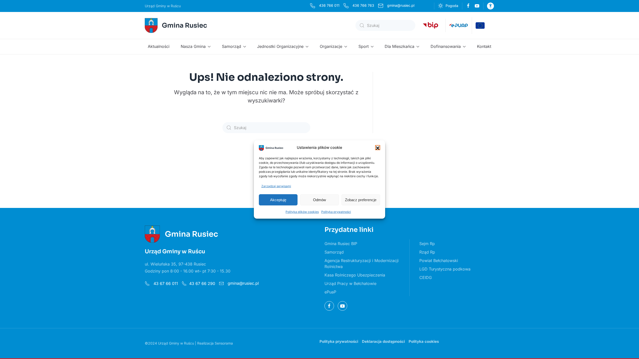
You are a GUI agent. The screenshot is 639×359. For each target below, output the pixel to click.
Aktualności (158, 46)
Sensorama (224, 343)
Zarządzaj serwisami (276, 186)
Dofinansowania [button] (446, 46)
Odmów (319, 200)
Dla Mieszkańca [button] (399, 46)
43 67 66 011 (165, 283)
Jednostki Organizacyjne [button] (280, 46)
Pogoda (452, 5)
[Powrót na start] (176, 25)
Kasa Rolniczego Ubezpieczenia (354, 274)
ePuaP (330, 291)
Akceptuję (278, 200)
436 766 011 (329, 5)
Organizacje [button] (331, 46)
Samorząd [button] (231, 46)
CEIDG (425, 277)
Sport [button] (363, 46)
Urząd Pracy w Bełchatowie (350, 283)
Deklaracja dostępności (383, 341)
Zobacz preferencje (360, 200)
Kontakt (484, 46)
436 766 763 (363, 5)
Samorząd (334, 252)
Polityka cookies (424, 341)
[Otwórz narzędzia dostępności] (490, 5)
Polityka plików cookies (302, 212)
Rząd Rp (427, 252)
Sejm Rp (427, 243)
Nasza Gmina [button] (193, 46)
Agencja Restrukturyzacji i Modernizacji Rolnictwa (361, 263)
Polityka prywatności (336, 212)
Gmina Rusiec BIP (340, 243)
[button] (377, 147)
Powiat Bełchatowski (438, 260)
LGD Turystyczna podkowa (445, 269)
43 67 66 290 (202, 283)
